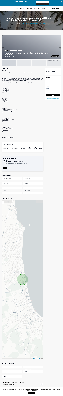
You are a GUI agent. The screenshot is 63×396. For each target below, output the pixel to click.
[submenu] (61, 8)
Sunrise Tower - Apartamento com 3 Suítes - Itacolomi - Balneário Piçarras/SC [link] (34, 23)
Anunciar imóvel (37, 8)
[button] (3, 48)
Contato (43, 8)
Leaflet (34, 358)
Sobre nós (22, 8)
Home (17, 8)
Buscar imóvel (29, 8)
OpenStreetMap (38, 358)
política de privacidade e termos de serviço (53, 98)
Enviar (53, 95)
